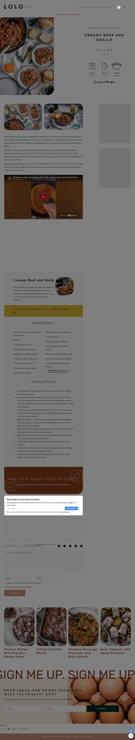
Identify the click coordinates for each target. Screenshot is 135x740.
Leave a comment (104, 54)
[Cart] (124, 7)
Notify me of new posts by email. (19, 587)
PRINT (55, 309)
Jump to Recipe (61, 14)
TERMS (76, 736)
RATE (66, 309)
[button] (118, 7)
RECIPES (91, 7)
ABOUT (101, 7)
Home (81, 7)
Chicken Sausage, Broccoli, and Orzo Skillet (83, 653)
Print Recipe (75, 14)
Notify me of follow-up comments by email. (23, 583)
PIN (60, 309)
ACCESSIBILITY (87, 736)
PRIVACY (69, 736)
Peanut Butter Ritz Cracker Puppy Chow (16, 653)
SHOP (109, 7)
